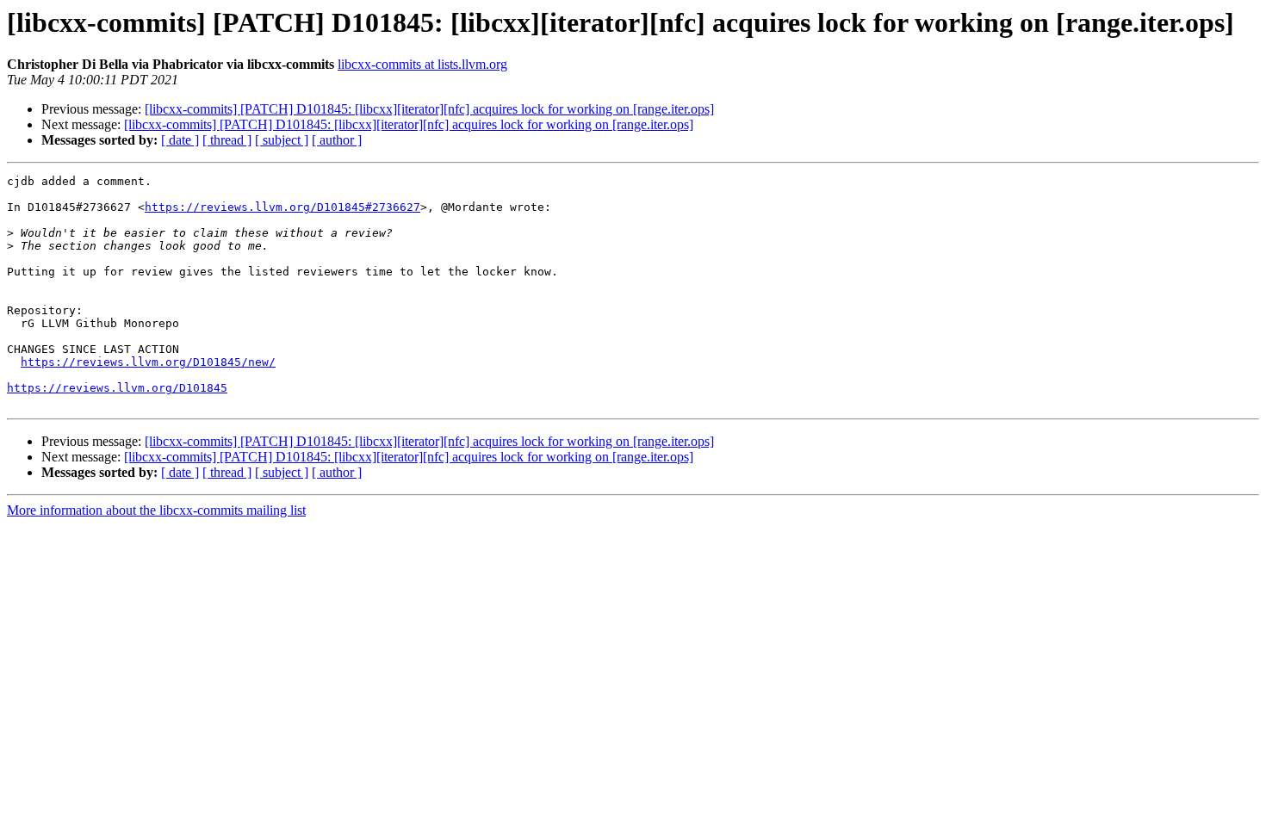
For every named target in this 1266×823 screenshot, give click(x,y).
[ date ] (180, 140)
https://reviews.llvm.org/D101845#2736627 (282, 207)
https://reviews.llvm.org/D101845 (117, 387)
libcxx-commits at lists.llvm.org (422, 64)
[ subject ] (281, 140)
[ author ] (337, 140)
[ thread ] (226, 140)
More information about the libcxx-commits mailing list (156, 510)
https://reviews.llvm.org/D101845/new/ (148, 362)
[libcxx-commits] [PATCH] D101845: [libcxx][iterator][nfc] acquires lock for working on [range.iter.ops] (429, 109)
